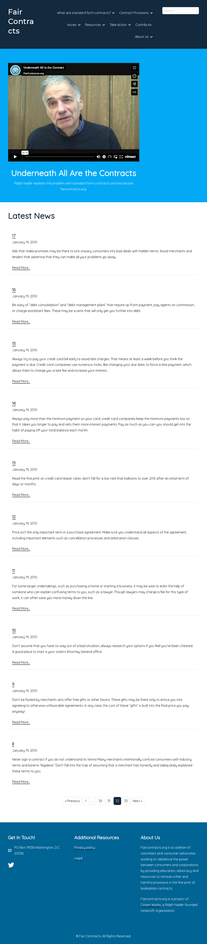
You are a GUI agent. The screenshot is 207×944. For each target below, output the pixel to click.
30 (100, 801)
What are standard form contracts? (84, 13)
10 (14, 630)
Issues (71, 25)
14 (14, 403)
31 (109, 801)
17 (14, 235)
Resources (93, 25)
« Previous (72, 801)
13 (14, 462)
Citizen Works (151, 905)
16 (14, 289)
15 (14, 343)
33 (126, 801)
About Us (142, 37)
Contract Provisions (134, 13)
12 (14, 516)
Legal (78, 858)
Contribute (143, 25)
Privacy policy (84, 847)
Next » (137, 801)
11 (13, 570)
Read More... (21, 268)
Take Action (118, 25)
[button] (113, 13)
